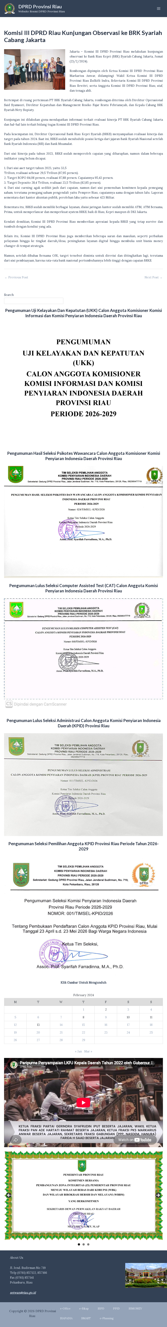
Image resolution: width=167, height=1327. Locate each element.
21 (61, 1032)
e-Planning (107, 1318)
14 (61, 1025)
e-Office (65, 1308)
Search (9, 295)
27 (38, 1040)
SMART (86, 1318)
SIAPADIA (66, 1318)
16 (105, 1025)
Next (158, 1195)
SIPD (101, 1308)
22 (83, 1032)
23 (106, 1032)
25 (151, 1032)
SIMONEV (135, 1308)
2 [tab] (83, 1244)
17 (128, 1025)
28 (61, 1040)
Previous (9, 1195)
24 (128, 1032)
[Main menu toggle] (158, 8)
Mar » (88, 1051)
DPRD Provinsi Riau (40, 6)
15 (83, 1025)
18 (151, 1025)
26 (15, 1040)
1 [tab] (79, 1244)
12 (15, 1025)
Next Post (154, 277)
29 (83, 1040)
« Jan (78, 1051)
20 (38, 1032)
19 (15, 1032)
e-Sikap (84, 1308)
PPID (116, 1308)
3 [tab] (88, 1244)
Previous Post (16, 277)
